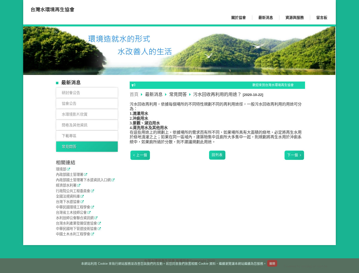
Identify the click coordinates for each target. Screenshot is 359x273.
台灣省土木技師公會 (71, 212)
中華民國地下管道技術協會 (76, 229)
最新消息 (154, 94)
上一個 (141, 155)
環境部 (61, 169)
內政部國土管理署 (69, 175)
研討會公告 (71, 93)
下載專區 (69, 136)
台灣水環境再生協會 (52, 9)
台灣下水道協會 (68, 202)
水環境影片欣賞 (74, 114)
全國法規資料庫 (68, 196)
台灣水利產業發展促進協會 (76, 223)
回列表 (217, 155)
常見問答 (69, 146)
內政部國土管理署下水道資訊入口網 (83, 180)
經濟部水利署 (66, 185)
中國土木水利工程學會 (73, 234)
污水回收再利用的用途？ (217, 94)
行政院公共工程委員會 (73, 191)
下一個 (292, 155)
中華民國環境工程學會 (73, 207)
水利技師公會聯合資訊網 (75, 218)
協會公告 (69, 103)
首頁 (134, 94)
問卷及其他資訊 (74, 125)
